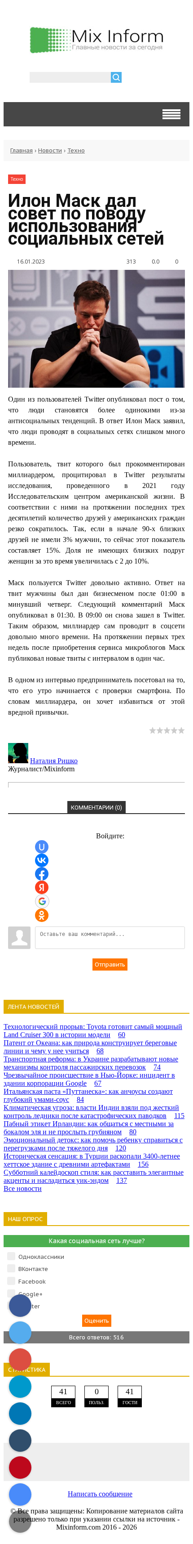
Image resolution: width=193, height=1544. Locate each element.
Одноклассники (41, 1257)
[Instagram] (134, 1461)
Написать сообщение (100, 1494)
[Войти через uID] (41, 847)
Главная (21, 150)
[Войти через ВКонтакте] (41, 860)
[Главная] (96, 51)
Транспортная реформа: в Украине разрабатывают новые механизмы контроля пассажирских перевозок (91, 1063)
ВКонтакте (33, 1269)
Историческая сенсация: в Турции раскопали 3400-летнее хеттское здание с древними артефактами (92, 1160)
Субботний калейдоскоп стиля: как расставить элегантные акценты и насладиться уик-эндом (94, 1176)
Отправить (110, 964)
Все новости (23, 1188)
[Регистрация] (154, 78)
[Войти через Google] (42, 901)
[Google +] (171, 1461)
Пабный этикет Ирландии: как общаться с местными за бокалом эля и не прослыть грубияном (89, 1128)
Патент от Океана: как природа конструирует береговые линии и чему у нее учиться (90, 1047)
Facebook (32, 1281)
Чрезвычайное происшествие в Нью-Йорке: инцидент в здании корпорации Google (89, 1079)
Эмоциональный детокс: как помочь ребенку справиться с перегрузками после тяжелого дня (93, 1144)
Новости (50, 150)
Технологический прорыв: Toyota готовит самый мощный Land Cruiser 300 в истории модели (93, 1030)
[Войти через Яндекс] (41, 887)
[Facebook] (59, 1461)
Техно (76, 150)
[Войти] (133, 78)
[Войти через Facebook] (41, 874)
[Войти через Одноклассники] (41, 915)
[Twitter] (96, 1461)
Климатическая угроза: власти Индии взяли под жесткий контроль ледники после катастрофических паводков (94, 1111)
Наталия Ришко (54, 761)
